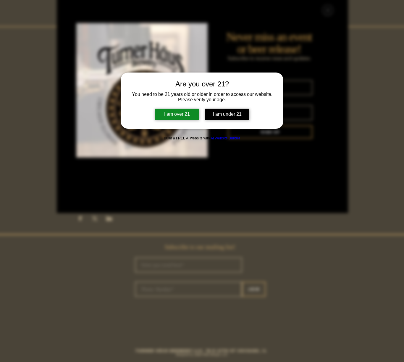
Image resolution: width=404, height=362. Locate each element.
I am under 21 (227, 114)
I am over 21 (177, 114)
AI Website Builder (225, 138)
